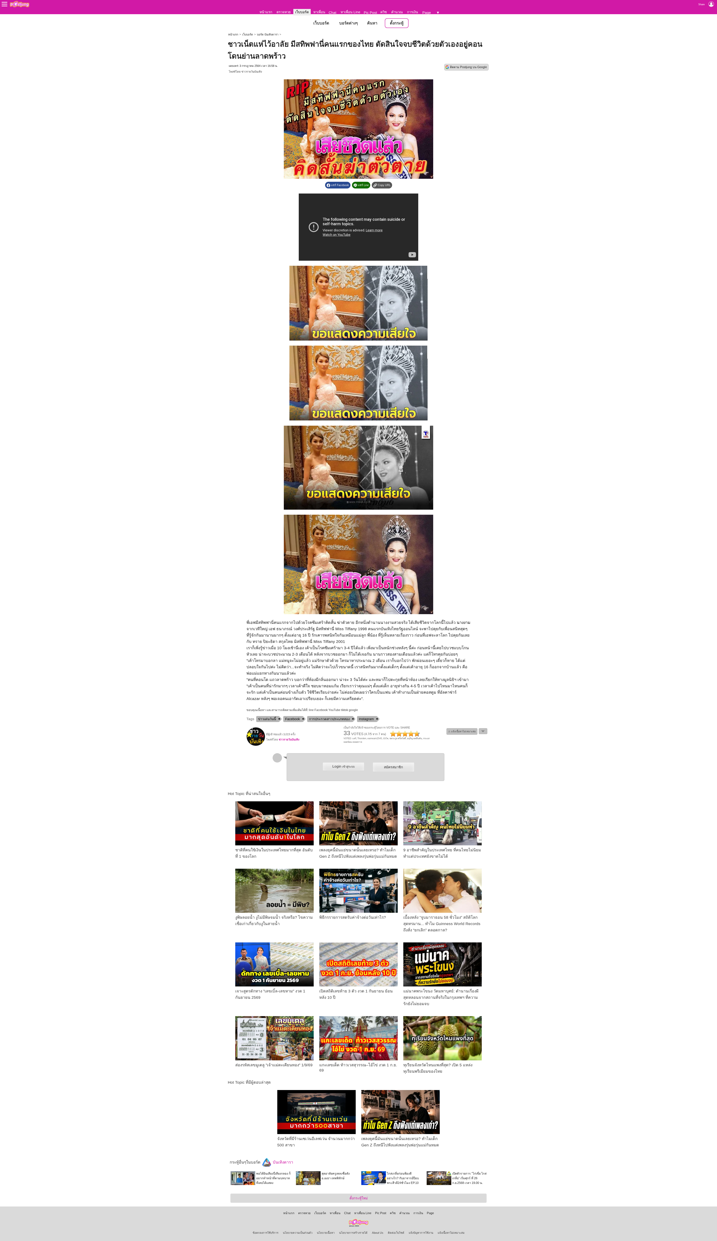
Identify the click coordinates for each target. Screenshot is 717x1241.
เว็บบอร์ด (302, 12)
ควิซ (383, 12)
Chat (332, 13)
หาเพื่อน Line (350, 12)
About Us (377, 1232)
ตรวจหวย (284, 12)
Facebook (292, 719)
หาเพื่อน (319, 12)
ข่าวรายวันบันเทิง (251, 71)
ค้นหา (372, 23)
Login (343, 766)
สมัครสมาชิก (393, 767)
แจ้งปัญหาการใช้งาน (421, 1232)
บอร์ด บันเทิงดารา (267, 34)
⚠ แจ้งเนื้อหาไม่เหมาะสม (462, 731)
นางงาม (463, 622)
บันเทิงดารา (282, 1162)
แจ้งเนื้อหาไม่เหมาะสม (451, 1232)
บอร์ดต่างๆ (348, 23)
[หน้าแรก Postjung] (19, 4)
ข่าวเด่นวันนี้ (267, 719)
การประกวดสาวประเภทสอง (329, 719)
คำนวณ (397, 12)
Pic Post (370, 13)
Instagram (366, 719)
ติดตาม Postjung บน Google (468, 67)
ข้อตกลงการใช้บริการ (265, 1232)
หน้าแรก (266, 12)
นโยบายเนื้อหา (326, 1232)
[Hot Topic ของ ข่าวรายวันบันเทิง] (255, 744)
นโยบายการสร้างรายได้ (353, 1232)
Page (426, 13)
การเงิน (412, 12)
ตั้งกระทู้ (396, 23)
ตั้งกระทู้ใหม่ (359, 1198)
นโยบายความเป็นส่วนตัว (297, 1232)
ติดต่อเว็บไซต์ (396, 1232)
